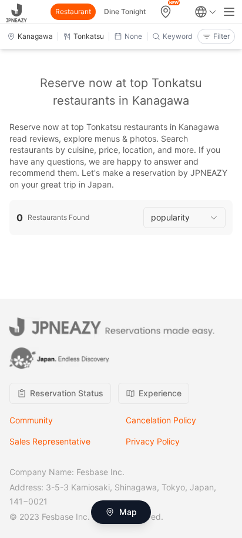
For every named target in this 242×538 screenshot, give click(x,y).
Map (128, 512)
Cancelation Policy (161, 420)
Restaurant (73, 11)
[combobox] (184, 217)
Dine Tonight (125, 11)
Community (31, 420)
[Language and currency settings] (205, 11)
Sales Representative (49, 441)
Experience (160, 393)
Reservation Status (66, 393)
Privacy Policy (153, 441)
